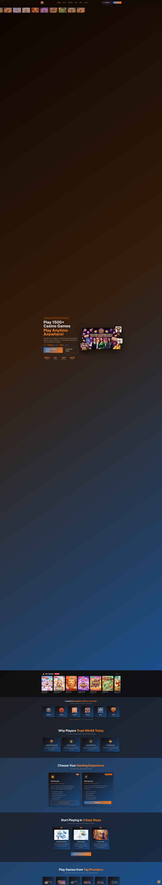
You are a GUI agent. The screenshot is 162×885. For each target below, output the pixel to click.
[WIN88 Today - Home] (42, 2)
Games (64, 2)
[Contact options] (158, 881)
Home (59, 2)
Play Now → (98, 802)
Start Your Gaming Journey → (81, 854)
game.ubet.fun (59, 843)
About (76, 2)
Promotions (70, 2)
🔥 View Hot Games (69, 350)
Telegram (77, 719)
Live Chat (83, 719)
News (81, 2)
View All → (117, 673)
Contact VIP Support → (64, 802)
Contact (86, 2)
